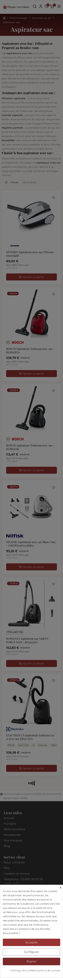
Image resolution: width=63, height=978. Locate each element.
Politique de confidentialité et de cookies (35, 970)
